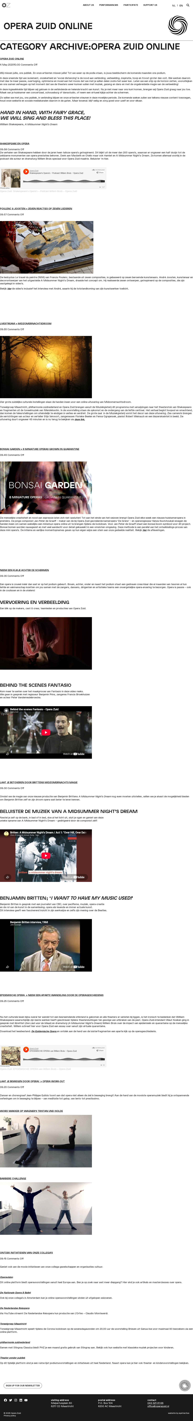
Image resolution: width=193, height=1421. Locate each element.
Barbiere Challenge (13, 1178)
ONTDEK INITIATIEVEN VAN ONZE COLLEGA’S (26, 1252)
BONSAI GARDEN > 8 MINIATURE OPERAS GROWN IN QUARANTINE (39, 449)
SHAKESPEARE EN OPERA (14, 143)
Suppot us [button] (150, 5)
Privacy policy (10, 1415)
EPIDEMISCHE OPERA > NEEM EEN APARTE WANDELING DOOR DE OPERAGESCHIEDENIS (51, 995)
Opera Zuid (6, 191)
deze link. (80, 419)
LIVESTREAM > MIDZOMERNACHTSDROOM (25, 323)
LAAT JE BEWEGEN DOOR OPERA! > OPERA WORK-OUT (32, 1081)
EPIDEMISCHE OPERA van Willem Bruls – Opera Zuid (42, 1069)
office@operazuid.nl (158, 1406)
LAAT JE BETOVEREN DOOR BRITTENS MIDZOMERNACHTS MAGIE (38, 782)
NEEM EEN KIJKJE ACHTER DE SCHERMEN (24, 570)
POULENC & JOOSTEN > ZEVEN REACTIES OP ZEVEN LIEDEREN (36, 208)
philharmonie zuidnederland (15, 1342)
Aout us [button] (88, 5)
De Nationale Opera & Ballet (15, 1292)
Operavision (6, 1277)
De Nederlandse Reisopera (14, 1308)
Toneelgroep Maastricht (13, 1323)
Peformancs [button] (108, 5)
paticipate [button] (131, 5)
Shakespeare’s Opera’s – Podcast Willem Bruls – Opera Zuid (45, 191)
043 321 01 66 (155, 1403)
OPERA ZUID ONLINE (12, 58)
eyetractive (184, 1413)
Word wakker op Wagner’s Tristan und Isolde (31, 1110)
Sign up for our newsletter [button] (23, 1385)
